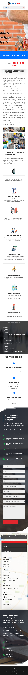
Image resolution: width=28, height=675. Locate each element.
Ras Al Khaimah (7, 551)
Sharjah (5, 544)
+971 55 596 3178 (10, 650)
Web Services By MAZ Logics (17, 671)
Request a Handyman (14, 55)
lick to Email (9, 644)
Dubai (4, 541)
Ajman (5, 546)
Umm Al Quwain (7, 548)
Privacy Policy (14, 673)
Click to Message (10, 656)
